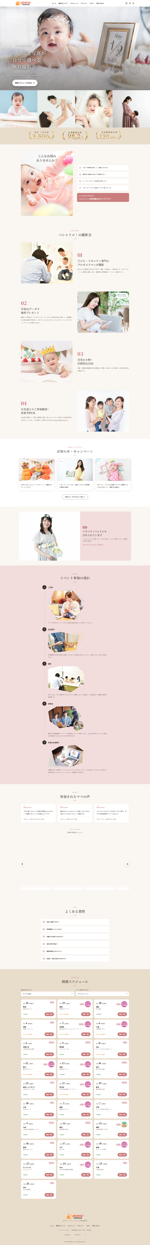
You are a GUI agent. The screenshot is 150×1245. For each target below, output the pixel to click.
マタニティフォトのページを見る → (93, 545)
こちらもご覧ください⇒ (60, 420)
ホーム (54, 3)
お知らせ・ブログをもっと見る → (75, 497)
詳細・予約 (49, 1014)
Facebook (77, 1235)
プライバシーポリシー (64, 1230)
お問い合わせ (100, 3)
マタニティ (84, 3)
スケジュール (74, 3)
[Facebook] (130, 3)
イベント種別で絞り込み (82, 990)
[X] (133, 3)
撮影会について (63, 3)
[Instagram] (126, 3)
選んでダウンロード (58, 772)
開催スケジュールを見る (25, 83)
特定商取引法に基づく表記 (78, 1230)
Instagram (67, 1235)
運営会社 (89, 1230)
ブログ (92, 3)
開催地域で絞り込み (26, 990)
